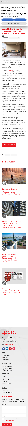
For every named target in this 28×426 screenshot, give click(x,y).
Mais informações (9, 145)
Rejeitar (7, 20)
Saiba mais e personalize (14, 23)
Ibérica (5, 381)
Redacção (18, 36)
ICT (4, 378)
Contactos (6, 359)
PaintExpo (6, 390)
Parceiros (5, 357)
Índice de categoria (8, 368)
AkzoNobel (11, 70)
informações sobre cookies (8, 10)
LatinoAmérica (7, 383)
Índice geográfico (7, 370)
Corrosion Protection (8, 380)
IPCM (4, 376)
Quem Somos (6, 355)
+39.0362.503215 (8, 344)
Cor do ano (14, 155)
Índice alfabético (7, 366)
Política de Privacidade (9, 420)
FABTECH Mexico (7, 392)
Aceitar (20, 20)
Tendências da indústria (14, 37)
